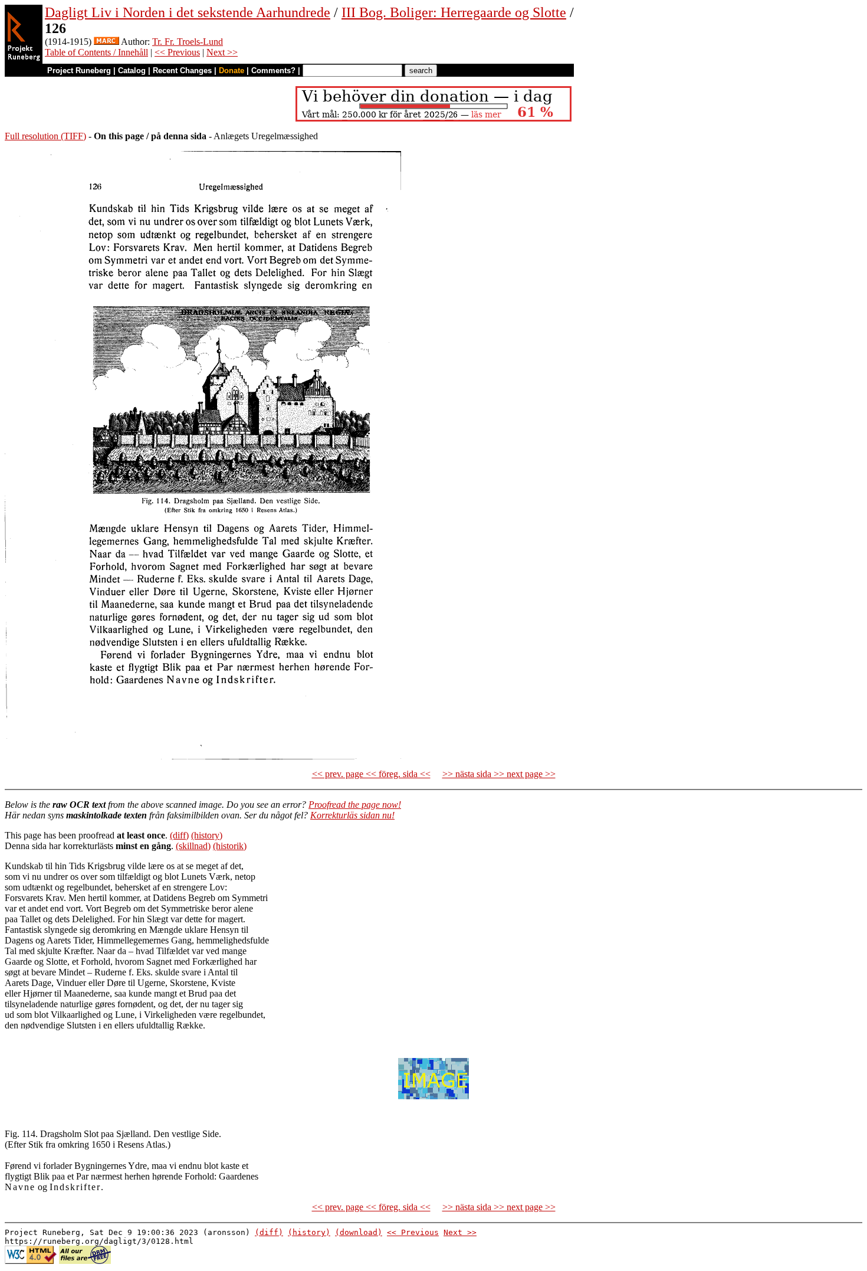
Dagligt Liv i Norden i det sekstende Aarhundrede (187, 12)
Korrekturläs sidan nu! (352, 815)
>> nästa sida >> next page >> (499, 774)
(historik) (230, 846)
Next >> (222, 52)
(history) (206, 835)
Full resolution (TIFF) (45, 136)
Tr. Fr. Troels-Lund (187, 42)
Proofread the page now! (354, 805)
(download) (358, 1232)
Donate (231, 70)
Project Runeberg (79, 70)
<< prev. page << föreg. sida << (371, 774)
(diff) (179, 835)
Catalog (132, 70)
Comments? (273, 70)
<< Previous (177, 52)
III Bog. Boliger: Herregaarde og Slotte (453, 12)
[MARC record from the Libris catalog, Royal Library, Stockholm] (106, 42)
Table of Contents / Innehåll (96, 52)
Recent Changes (182, 70)
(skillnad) (193, 846)
